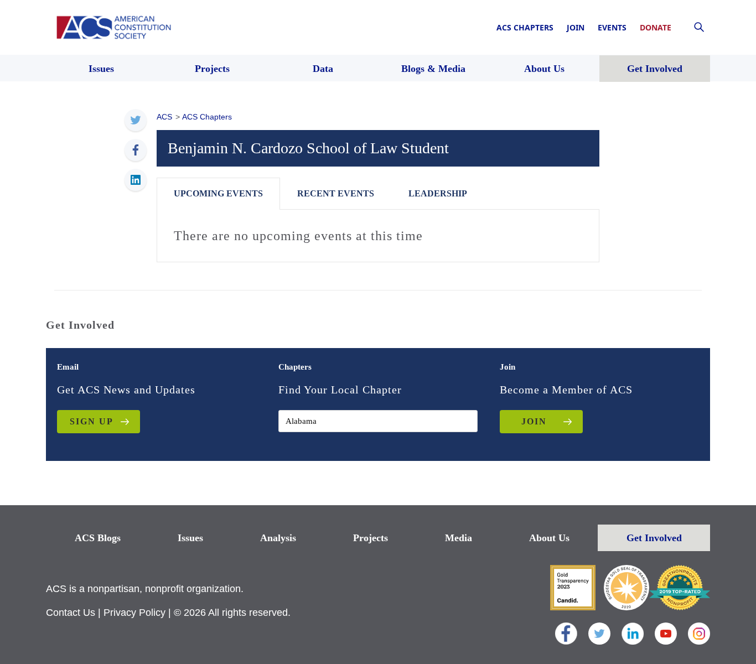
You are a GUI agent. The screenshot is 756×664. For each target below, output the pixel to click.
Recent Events (335, 193)
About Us (549, 537)
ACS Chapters (524, 27)
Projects (370, 537)
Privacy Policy (134, 612)
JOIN (534, 421)
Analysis (278, 537)
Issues (190, 537)
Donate (655, 27)
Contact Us (70, 612)
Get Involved (654, 537)
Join (575, 27)
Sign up (91, 421)
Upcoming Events (218, 193)
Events (612, 27)
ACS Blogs (98, 537)
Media (458, 537)
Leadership (437, 193)
